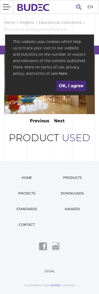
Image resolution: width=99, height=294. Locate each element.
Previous (39, 120)
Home (9, 22)
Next (59, 120)
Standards (26, 209)
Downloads (72, 193)
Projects (27, 22)
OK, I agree (71, 85)
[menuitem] (90, 7)
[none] (90, 7)
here (63, 73)
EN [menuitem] (90, 6)
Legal (49, 271)
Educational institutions (60, 22)
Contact (27, 225)
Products (72, 178)
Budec (56, 285)
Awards (72, 209)
